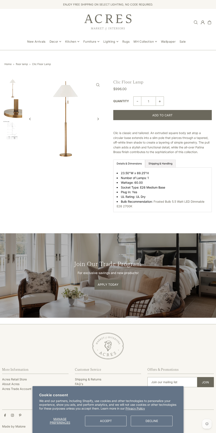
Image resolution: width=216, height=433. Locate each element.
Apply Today (108, 284)
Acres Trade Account (16, 389)
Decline (152, 421)
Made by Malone (14, 426)
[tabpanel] (162, 189)
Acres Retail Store (14, 379)
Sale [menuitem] (183, 41)
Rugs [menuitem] (126, 41)
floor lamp (22, 64)
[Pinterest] (20, 415)
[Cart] (209, 22)
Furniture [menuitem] (89, 41)
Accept (106, 421)
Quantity (121, 101)
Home (8, 64)
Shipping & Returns (88, 379)
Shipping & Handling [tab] (160, 163)
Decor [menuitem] (54, 41)
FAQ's (79, 384)
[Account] (203, 22)
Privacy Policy (135, 408)
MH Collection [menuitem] (144, 41)
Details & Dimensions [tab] (129, 163)
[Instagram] (12, 415)
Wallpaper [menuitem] (168, 41)
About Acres (10, 384)
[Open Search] (196, 22)
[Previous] (30, 119)
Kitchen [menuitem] (70, 41)
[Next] (98, 119)
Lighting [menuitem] (109, 41)
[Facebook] (5, 415)
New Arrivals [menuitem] (36, 41)
